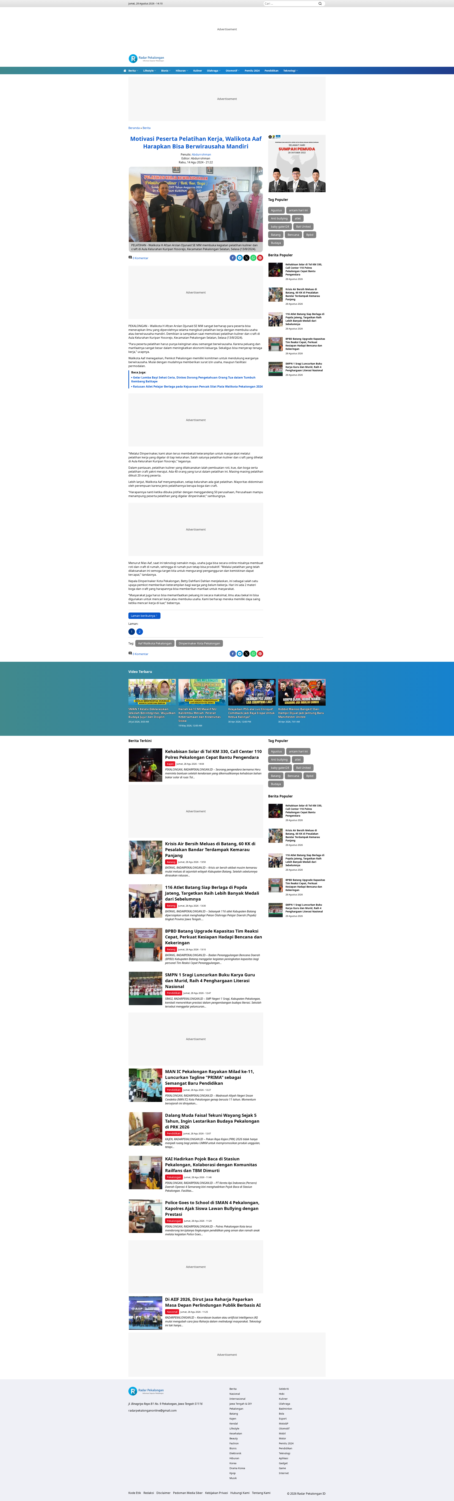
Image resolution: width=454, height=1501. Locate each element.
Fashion (234, 1443)
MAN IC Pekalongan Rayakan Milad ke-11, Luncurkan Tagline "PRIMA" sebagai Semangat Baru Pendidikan (209, 1077)
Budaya (276, 243)
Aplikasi (283, 1458)
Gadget (283, 1463)
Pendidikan (271, 70)
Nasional (172, 1311)
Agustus (276, 210)
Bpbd (309, 235)
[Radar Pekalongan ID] (146, 59)
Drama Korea (237, 1468)
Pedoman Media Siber (188, 1493)
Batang (276, 235)
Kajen (170, 764)
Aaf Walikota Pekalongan (155, 643)
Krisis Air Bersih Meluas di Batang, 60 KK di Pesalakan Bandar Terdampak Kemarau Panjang (303, 294)
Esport (283, 1418)
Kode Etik (134, 1493)
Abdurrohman (201, 154)
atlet (298, 218)
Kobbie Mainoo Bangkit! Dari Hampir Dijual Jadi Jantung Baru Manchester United (301, 713)
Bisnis (164, 70)
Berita (132, 70)
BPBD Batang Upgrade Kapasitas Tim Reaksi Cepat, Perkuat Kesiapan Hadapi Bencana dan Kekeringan (305, 344)
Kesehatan (235, 1433)
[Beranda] (125, 70)
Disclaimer (163, 1493)
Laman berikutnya (143, 616)
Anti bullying (279, 218)
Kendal (233, 1423)
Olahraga (212, 70)
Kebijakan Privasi (216, 1493)
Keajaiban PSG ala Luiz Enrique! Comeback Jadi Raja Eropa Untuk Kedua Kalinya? (251, 713)
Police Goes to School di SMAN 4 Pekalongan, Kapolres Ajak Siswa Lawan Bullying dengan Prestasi (212, 1208)
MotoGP (283, 1423)
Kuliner (197, 70)
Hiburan (181, 70)
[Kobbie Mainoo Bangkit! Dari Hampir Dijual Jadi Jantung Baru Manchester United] (302, 692)
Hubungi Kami (240, 1493)
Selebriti (284, 1388)
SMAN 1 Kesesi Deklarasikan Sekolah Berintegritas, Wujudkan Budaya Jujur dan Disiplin (152, 713)
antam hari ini (298, 210)
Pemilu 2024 (252, 70)
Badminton (285, 1408)
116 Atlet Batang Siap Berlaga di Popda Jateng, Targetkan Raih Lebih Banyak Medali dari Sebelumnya (305, 319)
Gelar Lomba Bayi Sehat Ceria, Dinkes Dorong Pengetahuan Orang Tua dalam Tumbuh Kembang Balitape (193, 379)
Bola (281, 1413)
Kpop (232, 1473)
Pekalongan (174, 1177)
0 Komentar (140, 258)
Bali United (303, 226)
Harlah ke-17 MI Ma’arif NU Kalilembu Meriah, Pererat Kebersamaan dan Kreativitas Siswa (199, 715)
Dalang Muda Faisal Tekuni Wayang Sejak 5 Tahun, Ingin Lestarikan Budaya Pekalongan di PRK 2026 (212, 1121)
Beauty (233, 1438)
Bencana (293, 235)
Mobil (282, 1433)
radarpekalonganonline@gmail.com (152, 1410)
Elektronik (235, 1453)
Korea (232, 1463)
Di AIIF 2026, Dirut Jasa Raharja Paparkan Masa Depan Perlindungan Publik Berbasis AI (213, 1302)
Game (282, 1468)
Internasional (237, 1398)
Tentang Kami (261, 1493)
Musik (233, 1478)
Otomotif (231, 70)
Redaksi (148, 1493)
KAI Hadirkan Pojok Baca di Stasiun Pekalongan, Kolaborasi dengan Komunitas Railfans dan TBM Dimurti (211, 1164)
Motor (282, 1438)
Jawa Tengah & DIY (240, 1403)
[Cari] (320, 3)
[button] (133, 70)
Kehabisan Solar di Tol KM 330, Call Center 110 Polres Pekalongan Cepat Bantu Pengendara (304, 269)
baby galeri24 (280, 226)
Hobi (281, 1393)
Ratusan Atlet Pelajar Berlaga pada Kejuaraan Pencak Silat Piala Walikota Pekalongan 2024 (198, 386)
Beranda (134, 128)
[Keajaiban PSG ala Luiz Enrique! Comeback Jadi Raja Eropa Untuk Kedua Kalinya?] (252, 692)
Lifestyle (148, 70)
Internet (284, 1473)
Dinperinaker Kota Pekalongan (199, 643)
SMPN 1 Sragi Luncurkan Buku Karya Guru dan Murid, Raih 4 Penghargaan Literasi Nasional (304, 367)
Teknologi (289, 70)
